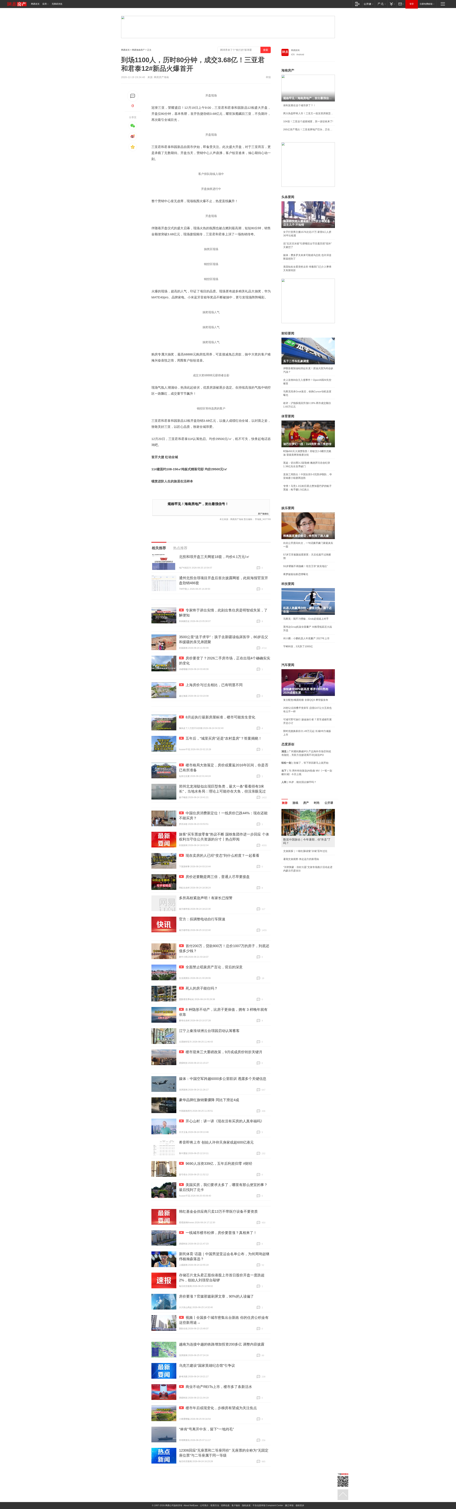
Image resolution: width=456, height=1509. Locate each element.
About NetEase (190, 1505)
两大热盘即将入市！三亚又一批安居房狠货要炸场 (308, 113)
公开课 (329, 802)
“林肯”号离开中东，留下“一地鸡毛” (206, 1429)
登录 (412, 4)
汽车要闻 (287, 665)
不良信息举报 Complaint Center (268, 1505)
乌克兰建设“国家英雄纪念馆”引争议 (207, 1365)
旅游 (284, 802)
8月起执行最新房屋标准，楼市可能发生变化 (220, 717)
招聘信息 (225, 1505)
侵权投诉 (300, 1505)
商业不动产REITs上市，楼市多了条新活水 (219, 1387)
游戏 (295, 802)
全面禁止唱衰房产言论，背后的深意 (214, 967)
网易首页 (35, 4)
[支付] (392, 4)
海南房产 (287, 70)
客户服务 (236, 1505)
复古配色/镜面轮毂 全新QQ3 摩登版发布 (305, 699)
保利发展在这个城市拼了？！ (299, 105)
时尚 (317, 802)
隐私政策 (246, 1505)
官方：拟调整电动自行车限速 (202, 919)
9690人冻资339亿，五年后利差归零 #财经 (219, 1163)
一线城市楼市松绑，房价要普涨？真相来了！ (221, 1233)
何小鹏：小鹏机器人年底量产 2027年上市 (306, 638)
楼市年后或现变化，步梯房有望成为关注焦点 (221, 1408)
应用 (44, 4)
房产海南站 (263, 513)
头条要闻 (287, 197)
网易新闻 (295, 50)
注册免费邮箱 (426, 4)
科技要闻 (287, 584)
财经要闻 (287, 333)
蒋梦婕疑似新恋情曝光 (295, 574)
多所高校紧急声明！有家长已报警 (205, 898)
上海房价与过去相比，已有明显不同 (214, 685)
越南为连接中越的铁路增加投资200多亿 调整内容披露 (221, 1344)
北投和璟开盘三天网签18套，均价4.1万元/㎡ (214, 557)
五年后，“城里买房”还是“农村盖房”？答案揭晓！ (224, 738)
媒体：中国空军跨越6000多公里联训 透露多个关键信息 (222, 1079)
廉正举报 (289, 1505)
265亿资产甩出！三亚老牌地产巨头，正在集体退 (308, 129)
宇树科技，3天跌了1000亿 (298, 646)
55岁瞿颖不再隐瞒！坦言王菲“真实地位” (305, 566)
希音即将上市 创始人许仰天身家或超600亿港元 (216, 1142)
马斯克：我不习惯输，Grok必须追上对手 (306, 618)
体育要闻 (287, 416)
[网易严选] (381, 4)
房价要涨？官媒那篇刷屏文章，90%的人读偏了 (216, 1296)
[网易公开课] (368, 4)
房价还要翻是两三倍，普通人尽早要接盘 (218, 877)
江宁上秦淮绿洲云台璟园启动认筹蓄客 (209, 1031)
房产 (306, 802)
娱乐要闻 (287, 508)
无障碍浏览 (57, 4)
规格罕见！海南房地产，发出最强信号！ (198, 504)
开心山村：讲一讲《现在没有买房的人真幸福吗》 (225, 1121)
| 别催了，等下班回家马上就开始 (304, 762)
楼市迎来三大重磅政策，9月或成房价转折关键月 (224, 1052)
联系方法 (215, 1505)
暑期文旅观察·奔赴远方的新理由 (301, 859)
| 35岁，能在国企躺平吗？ (298, 782)
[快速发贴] (132, 96)
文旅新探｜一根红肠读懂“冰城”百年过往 (305, 851)
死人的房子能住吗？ (202, 988)
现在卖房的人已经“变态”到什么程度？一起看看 (222, 855)
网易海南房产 (138, 50)
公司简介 (204, 1505)
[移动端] (357, 4)
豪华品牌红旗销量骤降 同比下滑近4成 (209, 1100)
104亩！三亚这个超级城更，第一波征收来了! (308, 121)
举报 (268, 77)
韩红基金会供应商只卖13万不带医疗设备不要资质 (218, 1211)
